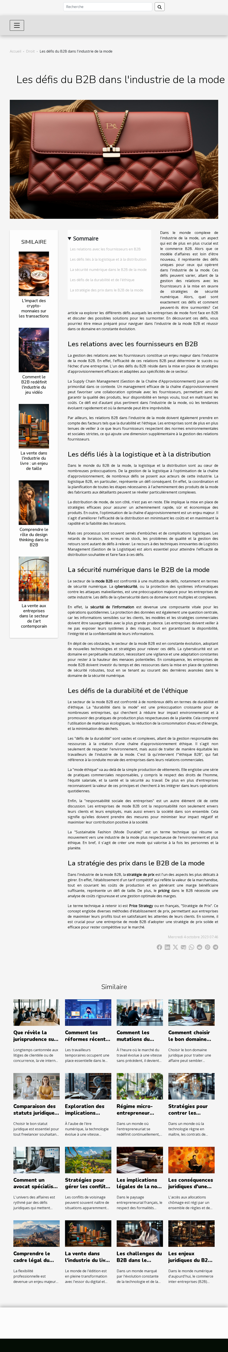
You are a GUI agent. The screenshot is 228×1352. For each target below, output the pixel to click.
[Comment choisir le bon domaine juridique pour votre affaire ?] (191, 1012)
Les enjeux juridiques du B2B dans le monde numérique (190, 1263)
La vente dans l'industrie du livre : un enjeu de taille (34, 460)
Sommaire (85, 238)
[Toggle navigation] (17, 25)
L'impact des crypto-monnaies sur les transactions (34, 308)
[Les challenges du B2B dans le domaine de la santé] (140, 1233)
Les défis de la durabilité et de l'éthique (102, 279)
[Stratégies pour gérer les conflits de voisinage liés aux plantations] (88, 1159)
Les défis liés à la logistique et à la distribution (108, 259)
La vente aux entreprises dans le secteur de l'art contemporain (34, 616)
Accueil (15, 51)
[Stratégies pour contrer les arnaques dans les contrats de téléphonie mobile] (191, 1086)
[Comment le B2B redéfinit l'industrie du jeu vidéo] (34, 349)
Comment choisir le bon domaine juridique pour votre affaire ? (189, 1042)
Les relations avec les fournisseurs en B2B (105, 249)
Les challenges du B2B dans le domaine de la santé (139, 1263)
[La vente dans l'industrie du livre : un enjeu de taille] (34, 426)
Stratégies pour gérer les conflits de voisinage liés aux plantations (86, 1190)
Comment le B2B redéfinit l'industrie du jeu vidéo (34, 384)
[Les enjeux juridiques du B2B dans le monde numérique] (191, 1233)
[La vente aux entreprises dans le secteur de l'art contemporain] (34, 578)
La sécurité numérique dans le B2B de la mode (108, 269)
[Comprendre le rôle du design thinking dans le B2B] (34, 502)
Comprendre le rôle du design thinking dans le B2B (34, 537)
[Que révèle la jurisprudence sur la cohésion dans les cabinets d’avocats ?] (36, 1012)
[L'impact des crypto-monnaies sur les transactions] (34, 273)
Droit (30, 51)
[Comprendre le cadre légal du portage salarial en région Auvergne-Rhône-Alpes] (36, 1233)
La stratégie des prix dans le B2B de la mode (106, 290)
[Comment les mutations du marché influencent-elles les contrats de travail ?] (140, 1012)
